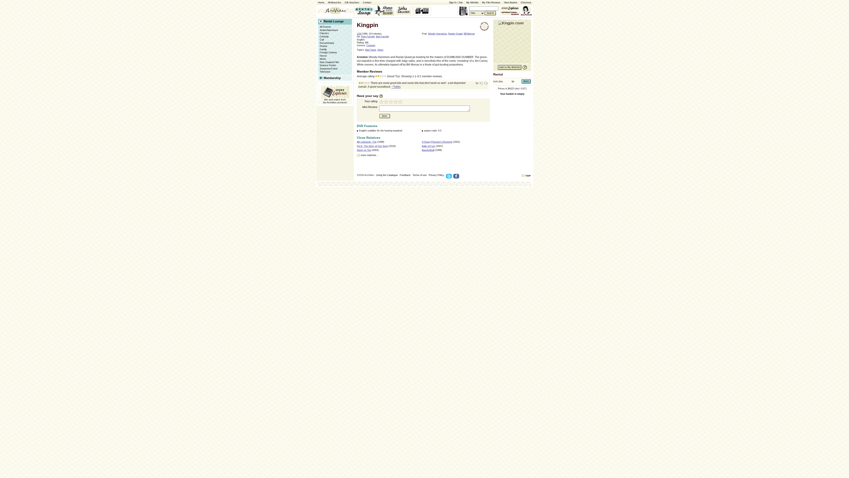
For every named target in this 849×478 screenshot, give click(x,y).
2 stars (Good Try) (386, 102)
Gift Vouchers (352, 2)
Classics (324, 33)
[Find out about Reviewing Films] (382, 96)
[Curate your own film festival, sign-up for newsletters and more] (423, 10)
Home (321, 2)
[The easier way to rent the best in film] (384, 10)
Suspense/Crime (329, 68)
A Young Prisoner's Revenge (437, 142)
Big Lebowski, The (367, 142)
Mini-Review (369, 107)
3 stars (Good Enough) (391, 102)
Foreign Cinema (328, 52)
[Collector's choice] (403, 10)
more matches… (370, 155)
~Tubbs (396, 86)
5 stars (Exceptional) (401, 102)
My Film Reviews (491, 2)
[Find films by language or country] (510, 13)
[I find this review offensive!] (478, 83)
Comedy (324, 36)
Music (323, 59)
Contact (366, 2)
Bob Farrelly (382, 36)
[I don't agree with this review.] (482, 83)
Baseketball (428, 150)
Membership (332, 78)
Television (325, 71)
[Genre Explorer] (335, 91)
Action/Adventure (329, 30)
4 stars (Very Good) (396, 102)
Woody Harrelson (437, 33)
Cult (322, 39)
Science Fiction (328, 65)
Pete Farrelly (368, 36)
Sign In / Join (456, 2)
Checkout (526, 2)
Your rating (370, 101)
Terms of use (420, 175)
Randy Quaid (455, 33)
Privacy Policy (436, 175)
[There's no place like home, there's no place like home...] (335, 10)
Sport (380, 49)
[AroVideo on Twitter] (449, 177)
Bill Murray (469, 33)
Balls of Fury (428, 146)
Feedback (405, 175)
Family (323, 49)
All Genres (325, 26)
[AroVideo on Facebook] (457, 177)
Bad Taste (370, 49)
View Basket (509, 2)
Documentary (327, 43)
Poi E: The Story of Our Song (372, 146)
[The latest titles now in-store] (364, 10)
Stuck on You (364, 150)
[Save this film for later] (510, 69)
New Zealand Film (329, 62)
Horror (323, 55)
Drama (323, 46)
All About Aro (334, 2)
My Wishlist (472, 2)
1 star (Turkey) (381, 102)
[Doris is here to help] (526, 10)
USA (359, 33)
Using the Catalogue (387, 175)
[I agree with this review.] (486, 83)
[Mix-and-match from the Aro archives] (510, 8)
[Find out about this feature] (524, 69)
